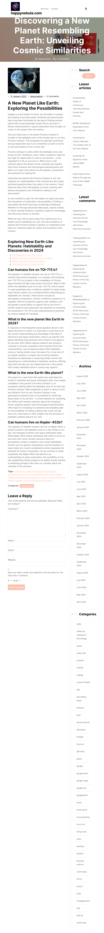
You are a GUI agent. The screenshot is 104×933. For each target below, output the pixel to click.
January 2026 (83, 427)
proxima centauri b (56, 477)
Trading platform (80, 238)
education (81, 729)
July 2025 (81, 482)
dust (79, 715)
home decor (82, 810)
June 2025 (81, 489)
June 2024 (81, 587)
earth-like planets (34, 471)
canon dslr (81, 653)
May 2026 (81, 398)
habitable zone (42, 474)
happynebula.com (26, 13)
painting (80, 846)
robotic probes (15, 480)
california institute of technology (82, 635)
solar (79, 893)
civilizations (19, 471)
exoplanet (12, 474)
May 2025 (81, 496)
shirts (79, 879)
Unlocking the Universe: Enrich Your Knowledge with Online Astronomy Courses (82, 221)
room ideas (82, 872)
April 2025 (81, 503)
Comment (13, 509)
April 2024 (81, 602)
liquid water (55, 474)
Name (11, 540)
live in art (81, 824)
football (80, 737)
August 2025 (82, 474)
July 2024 (81, 580)
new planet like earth (35, 477)
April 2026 (81, 405)
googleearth (82, 795)
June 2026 (81, 391)
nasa (79, 839)
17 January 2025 (18, 96)
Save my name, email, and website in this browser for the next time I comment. (35, 574)
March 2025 (82, 511)
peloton (80, 853)
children (80, 660)
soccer (80, 886)
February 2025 (83, 518)
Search (84, 70)
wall (78, 908)
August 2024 (82, 573)
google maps (82, 780)
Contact (54, 9)
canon (79, 646)
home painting (83, 817)
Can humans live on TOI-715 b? (27, 255)
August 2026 (82, 376)
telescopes (47, 480)
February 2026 (83, 420)
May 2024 (81, 594)
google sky (81, 788)
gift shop (80, 751)
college (80, 675)
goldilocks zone (26, 474)
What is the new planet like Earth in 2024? (32, 258)
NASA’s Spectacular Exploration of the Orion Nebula (81, 127)
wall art (80, 915)
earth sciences (83, 722)
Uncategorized (39, 64)
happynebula (36, 96)
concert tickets (83, 682)
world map (81, 922)
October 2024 (83, 554)
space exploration (32, 480)
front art (80, 744)
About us (45, 9)
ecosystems (50, 471)
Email (11, 550)
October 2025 (83, 456)
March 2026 (82, 412)
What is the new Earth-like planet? (28, 261)
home (79, 802)
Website (11, 560)
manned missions (16, 477)
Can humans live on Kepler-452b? (28, 264)
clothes (80, 667)
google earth (82, 773)
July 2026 (81, 383)
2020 (79, 624)
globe (79, 759)
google (80, 766)
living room (82, 831)
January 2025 (83, 525)
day (78, 689)
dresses (80, 708)
